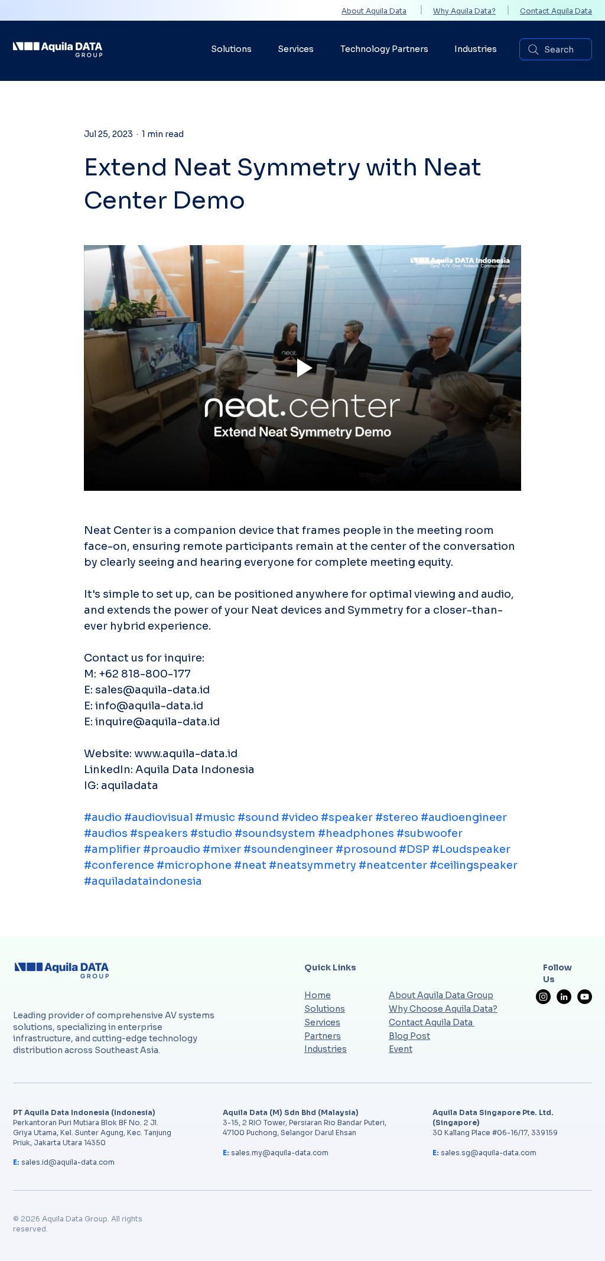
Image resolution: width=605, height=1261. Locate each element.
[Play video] (302, 368)
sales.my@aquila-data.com (279, 1152)
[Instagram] (543, 996)
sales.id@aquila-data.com (68, 1162)
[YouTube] (584, 996)
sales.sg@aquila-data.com (488, 1152)
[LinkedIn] (564, 996)
